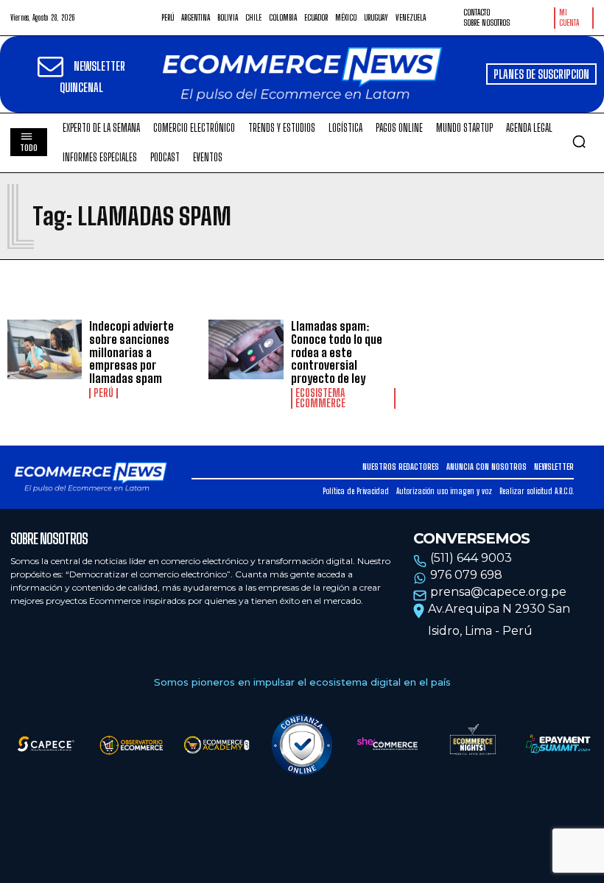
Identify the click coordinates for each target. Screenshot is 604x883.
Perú (103, 393)
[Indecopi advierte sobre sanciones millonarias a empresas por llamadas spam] (44, 349)
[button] (579, 141)
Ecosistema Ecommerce (320, 398)
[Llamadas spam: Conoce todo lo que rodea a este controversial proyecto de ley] (245, 349)
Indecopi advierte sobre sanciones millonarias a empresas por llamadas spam (131, 351)
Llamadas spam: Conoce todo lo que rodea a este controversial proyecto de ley (336, 351)
